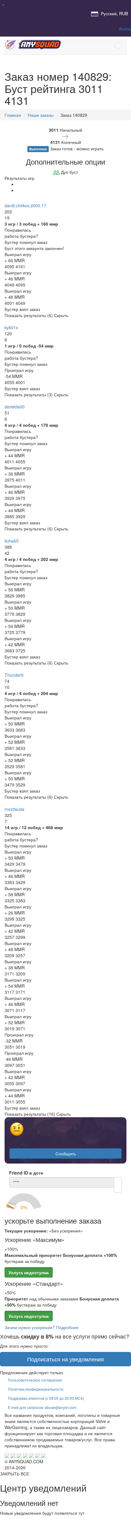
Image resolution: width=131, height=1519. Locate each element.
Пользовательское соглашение (35, 1379)
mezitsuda (14, 809)
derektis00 (15, 407)
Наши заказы (41, 115)
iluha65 (12, 541)
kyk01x (11, 327)
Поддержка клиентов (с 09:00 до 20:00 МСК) (46, 1398)
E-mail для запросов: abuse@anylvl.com (42, 1407)
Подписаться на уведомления (65, 1359)
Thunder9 (14, 675)
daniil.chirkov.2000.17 (25, 205)
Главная (13, 115)
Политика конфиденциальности (35, 1389)
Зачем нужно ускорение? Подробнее (42, 1327)
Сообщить (65, 1153)
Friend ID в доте (26, 1173)
